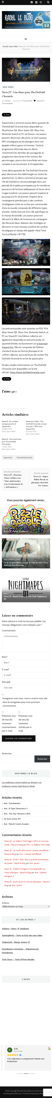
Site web (6, 682)
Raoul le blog (22, 1091)
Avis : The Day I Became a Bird (17, 813)
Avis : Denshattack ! (12, 803)
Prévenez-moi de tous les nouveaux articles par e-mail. (25, 723)
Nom (5, 657)
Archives (5, 903)
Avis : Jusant (34, 863)
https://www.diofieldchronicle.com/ (27, 372)
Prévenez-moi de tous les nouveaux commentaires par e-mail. (9, 723)
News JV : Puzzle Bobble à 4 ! (16, 531)
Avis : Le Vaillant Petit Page (38, 845)
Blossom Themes (22, 1093)
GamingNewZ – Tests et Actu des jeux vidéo (22, 935)
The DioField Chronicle (24, 457)
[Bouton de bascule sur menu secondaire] (3, 2)
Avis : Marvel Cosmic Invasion (16, 824)
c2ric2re (8, 101)
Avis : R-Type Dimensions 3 (15, 808)
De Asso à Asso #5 (12, 819)
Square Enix (8, 457)
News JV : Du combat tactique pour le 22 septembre (10, 424)
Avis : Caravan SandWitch (30, 854)
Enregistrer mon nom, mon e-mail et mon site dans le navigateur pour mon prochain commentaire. (25, 702)
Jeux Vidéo (8, 87)
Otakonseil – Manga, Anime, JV (16, 942)
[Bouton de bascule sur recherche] (48, 2)
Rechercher (7, 753)
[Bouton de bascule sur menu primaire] (26, 39)
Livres (17, 559)
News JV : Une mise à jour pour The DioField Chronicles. (11, 441)
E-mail (5, 669)
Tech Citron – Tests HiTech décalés (18, 959)
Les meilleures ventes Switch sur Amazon (20, 782)
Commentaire (9, 630)
